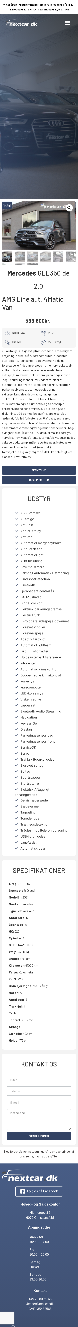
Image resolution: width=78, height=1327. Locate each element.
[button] (67, 22)
